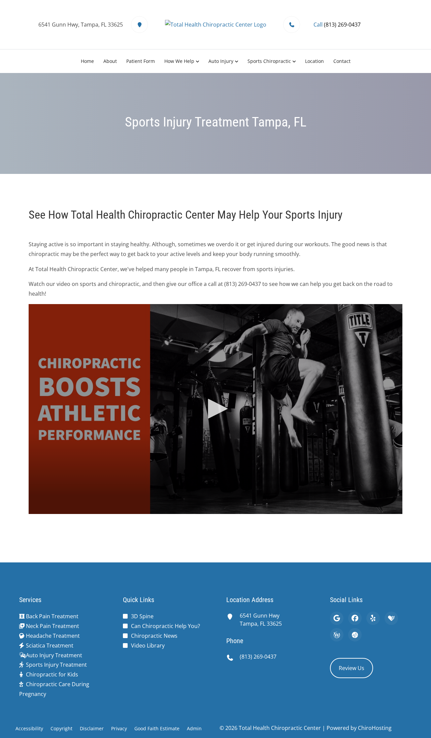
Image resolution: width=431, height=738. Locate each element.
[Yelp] (373, 618)
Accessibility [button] (29, 728)
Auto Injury (220, 61)
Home (87, 61)
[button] (215, 408)
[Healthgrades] (391, 618)
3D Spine (142, 616)
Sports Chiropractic (269, 61)
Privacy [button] (119, 728)
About (110, 61)
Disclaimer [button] (92, 728)
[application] (215, 409)
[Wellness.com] (336, 634)
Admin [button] (194, 728)
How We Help (179, 61)
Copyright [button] (61, 728)
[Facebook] (355, 618)
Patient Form (140, 61)
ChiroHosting (375, 728)
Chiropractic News (154, 635)
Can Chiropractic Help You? (165, 626)
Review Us (351, 668)
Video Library (148, 645)
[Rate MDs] (355, 634)
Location (314, 61)
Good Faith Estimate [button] (156, 728)
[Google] (336, 618)
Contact (342, 61)
